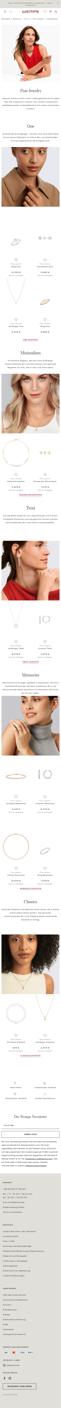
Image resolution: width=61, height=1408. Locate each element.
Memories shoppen (30, 888)
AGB (5, 1324)
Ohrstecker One (45, 266)
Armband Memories (16, 803)
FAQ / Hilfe (9, 1241)
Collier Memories (16, 875)
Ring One (16, 266)
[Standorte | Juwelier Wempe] (50, 11)
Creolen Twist (45, 648)
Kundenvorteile (10, 1236)
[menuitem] (5, 11)
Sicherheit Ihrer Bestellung (16, 1271)
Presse (6, 1314)
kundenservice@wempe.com (39, 1159)
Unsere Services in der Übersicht (19, 1231)
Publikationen (10, 1310)
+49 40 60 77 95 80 (14, 1189)
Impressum (8, 1329)
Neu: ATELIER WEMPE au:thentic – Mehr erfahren (30, 4)
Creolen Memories (45, 803)
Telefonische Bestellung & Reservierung (23, 1251)
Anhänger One (16, 326)
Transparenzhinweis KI (14, 1334)
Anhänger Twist (16, 648)
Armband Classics (16, 1042)
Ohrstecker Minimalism (45, 481)
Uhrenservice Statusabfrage (17, 1246)
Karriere (7, 1305)
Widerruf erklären (19, 1386)
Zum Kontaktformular (14, 1202)
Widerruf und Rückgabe (15, 1256)
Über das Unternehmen (14, 1295)
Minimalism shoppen (30, 495)
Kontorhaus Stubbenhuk (15, 1300)
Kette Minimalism (16, 481)
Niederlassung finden (13, 1207)
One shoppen (30, 340)
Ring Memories (45, 875)
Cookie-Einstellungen (14, 1276)
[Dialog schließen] (58, 3)
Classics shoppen (30, 1055)
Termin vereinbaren (12, 1212)
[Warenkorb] (55, 11)
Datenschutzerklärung (14, 1319)
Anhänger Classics (45, 1042)
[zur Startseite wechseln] (30, 11)
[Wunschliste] (45, 11)
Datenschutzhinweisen (36, 1166)
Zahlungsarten (10, 1266)
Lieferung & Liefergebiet (15, 1261)
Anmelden (30, 1134)
